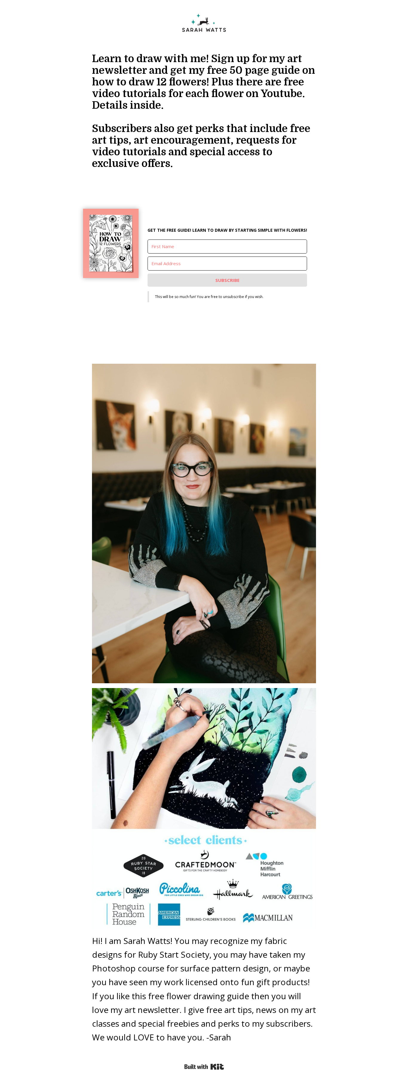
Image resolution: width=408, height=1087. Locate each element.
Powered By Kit (204, 1066)
